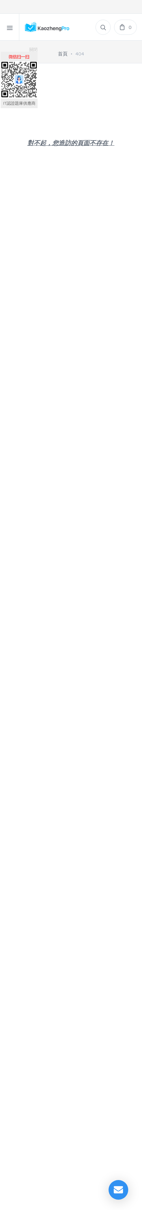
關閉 (33, 49)
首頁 (63, 53)
